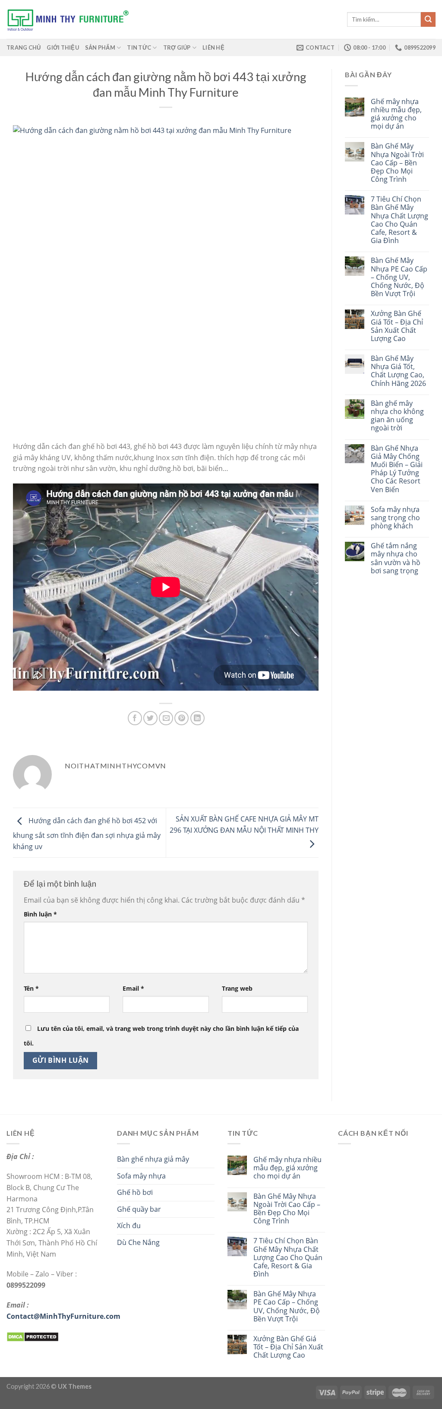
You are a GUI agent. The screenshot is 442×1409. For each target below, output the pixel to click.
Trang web (237, 988)
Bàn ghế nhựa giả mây (153, 1159)
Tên (31, 988)
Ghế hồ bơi (135, 1192)
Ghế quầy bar (139, 1209)
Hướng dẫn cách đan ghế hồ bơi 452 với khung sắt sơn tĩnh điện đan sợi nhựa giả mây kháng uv (87, 834)
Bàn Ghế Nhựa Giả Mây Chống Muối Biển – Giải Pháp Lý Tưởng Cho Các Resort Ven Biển (397, 469)
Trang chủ (23, 47)
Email (133, 988)
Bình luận (40, 914)
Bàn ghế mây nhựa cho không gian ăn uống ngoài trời (397, 416)
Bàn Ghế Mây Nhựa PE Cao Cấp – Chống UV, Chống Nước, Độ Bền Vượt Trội (399, 277)
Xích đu (129, 1225)
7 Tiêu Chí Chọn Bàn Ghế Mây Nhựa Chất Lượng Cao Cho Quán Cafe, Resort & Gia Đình (399, 220)
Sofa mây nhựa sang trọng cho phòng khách (395, 518)
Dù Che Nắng (138, 1242)
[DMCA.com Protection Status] (32, 1336)
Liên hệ (213, 47)
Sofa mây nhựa (141, 1176)
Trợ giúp (177, 47)
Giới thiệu (63, 47)
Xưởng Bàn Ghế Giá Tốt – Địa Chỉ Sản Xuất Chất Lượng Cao (397, 326)
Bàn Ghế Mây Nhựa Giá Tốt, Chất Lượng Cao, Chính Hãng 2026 (398, 371)
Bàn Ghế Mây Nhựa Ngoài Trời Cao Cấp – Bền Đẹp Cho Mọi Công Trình (397, 162)
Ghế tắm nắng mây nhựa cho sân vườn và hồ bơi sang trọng (395, 558)
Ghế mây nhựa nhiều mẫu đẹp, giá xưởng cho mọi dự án (396, 114)
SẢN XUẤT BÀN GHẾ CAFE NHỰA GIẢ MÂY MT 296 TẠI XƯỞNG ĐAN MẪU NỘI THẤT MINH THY (244, 824)
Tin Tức (139, 47)
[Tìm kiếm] (428, 19)
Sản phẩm (100, 47)
